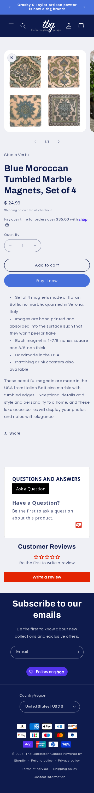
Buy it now (47, 281)
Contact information (50, 777)
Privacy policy (69, 760)
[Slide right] (58, 141)
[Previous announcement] (10, 7)
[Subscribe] (77, 652)
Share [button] (14, 433)
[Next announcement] (84, 7)
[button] (11, 26)
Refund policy (42, 760)
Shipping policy (65, 769)
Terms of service (35, 769)
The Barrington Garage (44, 753)
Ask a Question (30, 489)
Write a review (47, 577)
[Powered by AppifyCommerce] (78, 525)
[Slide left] (35, 141)
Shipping (10, 210)
